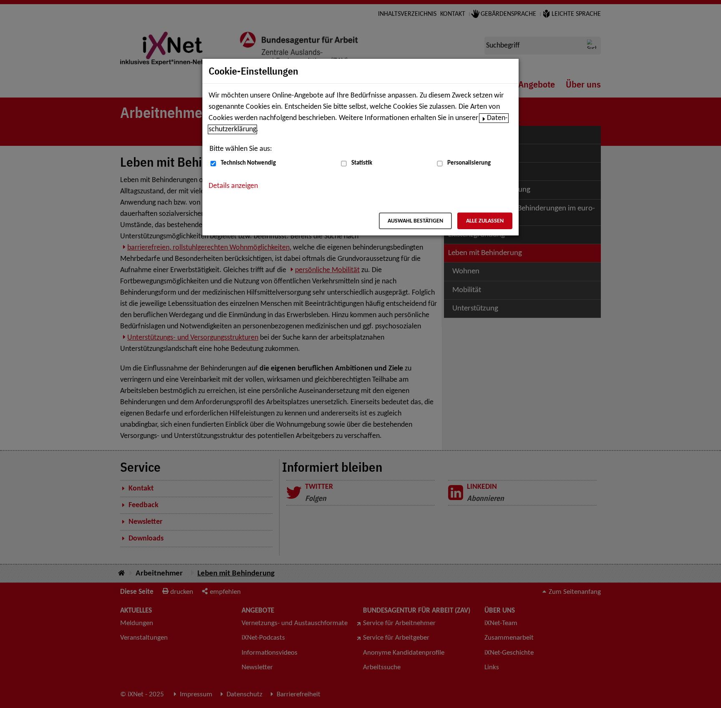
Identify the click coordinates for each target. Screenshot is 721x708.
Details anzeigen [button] (233, 186)
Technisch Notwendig (248, 163)
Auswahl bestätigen (415, 221)
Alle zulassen (485, 221)
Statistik (361, 163)
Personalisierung (469, 163)
